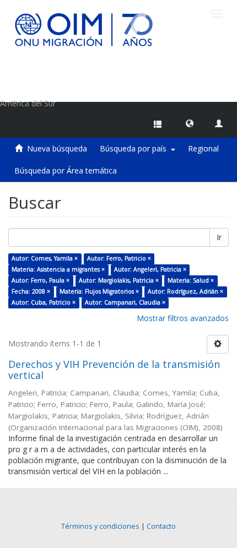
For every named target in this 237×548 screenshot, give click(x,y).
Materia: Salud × (191, 280)
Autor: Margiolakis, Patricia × (119, 280)
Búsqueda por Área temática (65, 170)
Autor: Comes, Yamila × (45, 258)
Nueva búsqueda (57, 148)
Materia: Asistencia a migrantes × (58, 269)
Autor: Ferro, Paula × (40, 280)
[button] (190, 122)
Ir (219, 237)
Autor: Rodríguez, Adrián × (185, 291)
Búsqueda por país (135, 148)
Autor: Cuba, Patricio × (44, 302)
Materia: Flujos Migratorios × (99, 291)
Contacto (161, 526)
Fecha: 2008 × (31, 291)
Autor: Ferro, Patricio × (119, 258)
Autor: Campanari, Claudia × (125, 302)
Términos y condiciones (100, 526)
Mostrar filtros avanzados (183, 318)
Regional (203, 148)
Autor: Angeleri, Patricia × (150, 269)
